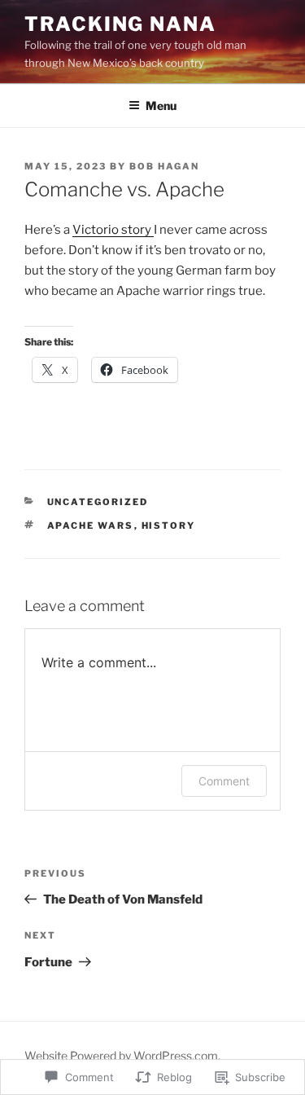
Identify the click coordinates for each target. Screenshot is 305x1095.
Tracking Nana (120, 24)
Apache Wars (90, 525)
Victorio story (113, 229)
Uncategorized (98, 502)
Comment (224, 781)
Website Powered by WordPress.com (121, 1055)
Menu (161, 105)
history (169, 525)
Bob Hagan (164, 166)
